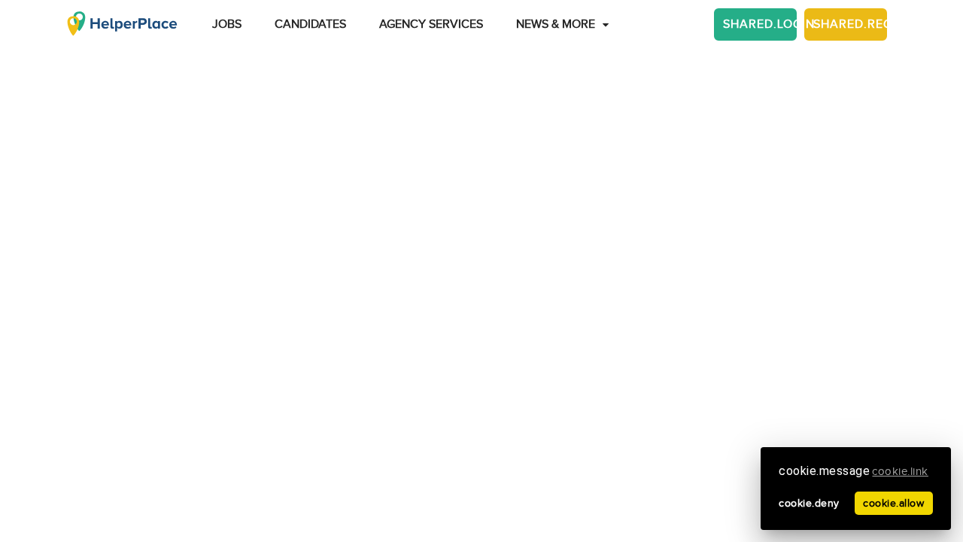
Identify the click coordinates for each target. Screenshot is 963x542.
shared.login (760, 24)
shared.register (850, 24)
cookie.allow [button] (893, 503)
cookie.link (900, 471)
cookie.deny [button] (809, 503)
